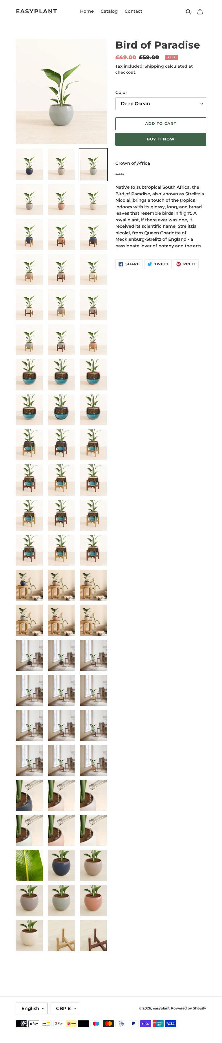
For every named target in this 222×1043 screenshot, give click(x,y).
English (30, 1008)
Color (121, 92)
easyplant (36, 11)
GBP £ (63, 1008)
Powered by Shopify (188, 1008)
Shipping (154, 66)
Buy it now (161, 139)
